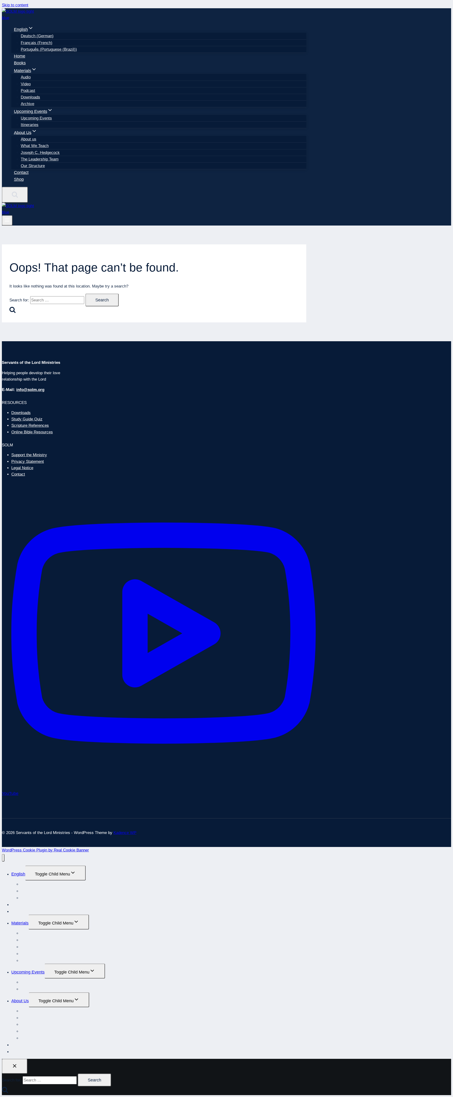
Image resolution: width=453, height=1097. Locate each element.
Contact (21, 172)
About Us (20, 1000)
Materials (20, 923)
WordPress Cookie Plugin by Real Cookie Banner (45, 850)
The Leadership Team (40, 159)
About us (28, 139)
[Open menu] (7, 220)
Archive (27, 104)
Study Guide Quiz (26, 419)
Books (20, 63)
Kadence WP (124, 832)
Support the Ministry (29, 455)
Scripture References (30, 425)
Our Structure (33, 166)
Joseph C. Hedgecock (40, 152)
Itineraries (29, 125)
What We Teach (35, 146)
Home (19, 56)
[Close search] (14, 1066)
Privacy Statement (27, 461)
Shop (19, 179)
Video (26, 84)
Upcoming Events (36, 118)
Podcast (28, 90)
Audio (26, 77)
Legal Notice (22, 468)
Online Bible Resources (32, 432)
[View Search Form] (15, 195)
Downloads (30, 97)
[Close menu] (3, 858)
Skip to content (15, 5)
